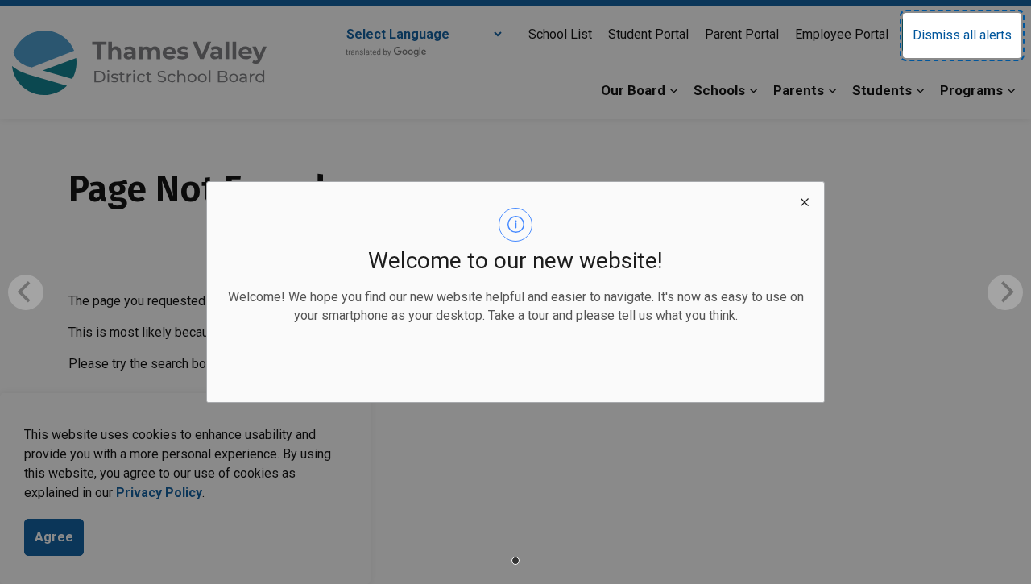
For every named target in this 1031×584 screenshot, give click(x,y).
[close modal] (804, 201)
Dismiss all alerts (962, 35)
